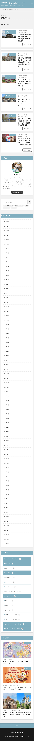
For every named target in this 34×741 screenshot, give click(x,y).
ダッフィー (13, 115)
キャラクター (9, 582)
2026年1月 (6, 253)
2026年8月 (6, 221)
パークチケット (10, 586)
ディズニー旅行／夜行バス (12, 591)
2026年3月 (6, 244)
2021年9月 (6, 405)
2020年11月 (7, 449)
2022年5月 (6, 378)
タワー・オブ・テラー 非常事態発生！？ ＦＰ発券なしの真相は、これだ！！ (25, 38)
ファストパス (6, 207)
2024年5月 (6, 311)
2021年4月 (6, 427)
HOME (4, 9)
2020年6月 (6, 472)
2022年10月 (7, 364)
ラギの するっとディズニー (13, 3)
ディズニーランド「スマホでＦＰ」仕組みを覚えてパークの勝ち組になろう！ (24, 83)
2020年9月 (6, 458)
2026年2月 (6, 248)
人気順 (7, 24)
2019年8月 (6, 516)
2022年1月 (6, 387)
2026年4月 (6, 239)
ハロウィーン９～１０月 (12, 614)
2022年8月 (6, 369)
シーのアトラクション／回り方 (10, 32)
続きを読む (27, 44)
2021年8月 (6, 409)
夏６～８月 (9, 610)
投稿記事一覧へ (16, 192)
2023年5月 (6, 347)
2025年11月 (7, 262)
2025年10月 (7, 266)
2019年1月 (6, 539)
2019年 (11, 9)
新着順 (3, 24)
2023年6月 (6, 342)
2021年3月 (6, 431)
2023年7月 (6, 338)
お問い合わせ (4, 5)
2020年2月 (6, 490)
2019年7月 (6, 521)
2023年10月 (7, 324)
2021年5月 (6, 423)
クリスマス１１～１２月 (12, 619)
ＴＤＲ (26, 205)
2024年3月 (6, 320)
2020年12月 (7, 445)
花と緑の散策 (9, 577)
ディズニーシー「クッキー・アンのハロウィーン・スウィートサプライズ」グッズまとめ (17, 688)
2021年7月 (6, 414)
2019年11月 (7, 503)
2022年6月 (6, 373)
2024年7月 (6, 306)
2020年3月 (6, 485)
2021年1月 (6, 440)
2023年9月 (6, 329)
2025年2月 (6, 288)
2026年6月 (6, 230)
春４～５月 (9, 605)
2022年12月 (7, 360)
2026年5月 (6, 235)
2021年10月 (7, 400)
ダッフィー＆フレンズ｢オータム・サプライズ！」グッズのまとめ (16, 662)
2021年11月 (7, 396)
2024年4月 (6, 315)
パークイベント (10, 596)
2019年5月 (6, 530)
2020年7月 (6, 467)
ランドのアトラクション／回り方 (10, 76)
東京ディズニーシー (19, 205)
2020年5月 (6, 476)
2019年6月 (6, 525)
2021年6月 (6, 418)
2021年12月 (7, 391)
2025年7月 (6, 275)
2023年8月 (6, 333)
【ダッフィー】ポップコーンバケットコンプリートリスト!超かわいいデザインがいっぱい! (24, 142)
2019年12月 (7, 499)
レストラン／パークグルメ (12, 559)
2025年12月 (7, 257)
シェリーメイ (9, 568)
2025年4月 (6, 284)
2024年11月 (7, 297)
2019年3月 (6, 534)
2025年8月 (6, 271)
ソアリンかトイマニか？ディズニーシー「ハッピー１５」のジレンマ (24, 102)
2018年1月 (6, 543)
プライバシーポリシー (17, 732)
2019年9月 (6, 512)
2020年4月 (6, 481)
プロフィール (21, 5)
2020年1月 (6, 494)
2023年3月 (6, 355)
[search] (29, 202)
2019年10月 (7, 507)
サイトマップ (13, 5)
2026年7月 (6, 226)
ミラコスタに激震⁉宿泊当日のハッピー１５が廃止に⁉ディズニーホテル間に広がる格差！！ (24, 62)
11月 (16, 9)
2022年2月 (6, 382)
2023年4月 (6, 351)
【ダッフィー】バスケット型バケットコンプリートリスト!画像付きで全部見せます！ (24, 122)
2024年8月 (6, 302)
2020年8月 (6, 463)
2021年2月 (6, 436)
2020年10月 (7, 454)
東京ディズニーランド (8, 205)
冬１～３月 (9, 600)
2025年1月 (6, 293)
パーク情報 (13, 54)
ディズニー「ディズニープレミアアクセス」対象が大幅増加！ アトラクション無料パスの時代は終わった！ (17, 714)
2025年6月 (6, 280)
